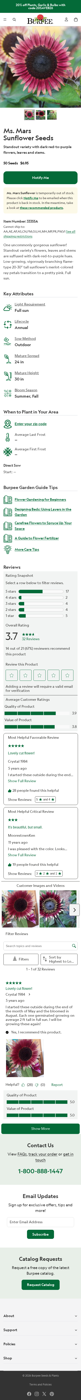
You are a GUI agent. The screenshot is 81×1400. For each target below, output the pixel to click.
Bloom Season (26, 390)
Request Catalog (40, 1285)
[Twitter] (44, 1394)
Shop (7, 1358)
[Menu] (5, 20)
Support (10, 1330)
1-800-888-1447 (40, 1171)
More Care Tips (27, 549)
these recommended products (41, 208)
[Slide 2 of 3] (40, 115)
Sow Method (25, 339)
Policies (9, 1344)
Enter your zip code (31, 424)
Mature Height (27, 373)
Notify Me (40, 177)
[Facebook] (29, 1394)
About (8, 1316)
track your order (43, 1154)
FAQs (22, 1154)
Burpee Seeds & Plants (45, 1375)
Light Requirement (30, 304)
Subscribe (40, 1234)
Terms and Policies (40, 1384)
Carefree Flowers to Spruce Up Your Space (43, 526)
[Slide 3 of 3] (52, 115)
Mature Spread (27, 356)
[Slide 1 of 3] (29, 115)
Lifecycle (22, 321)
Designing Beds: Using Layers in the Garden (43, 512)
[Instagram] (36, 1394)
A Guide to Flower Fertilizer (37, 538)
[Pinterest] (51, 1394)
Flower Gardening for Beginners (40, 499)
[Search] (14, 19)
